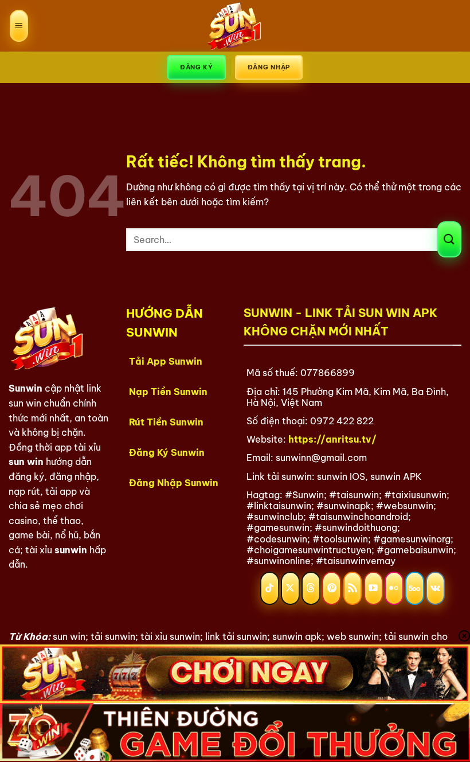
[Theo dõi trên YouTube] (373, 588)
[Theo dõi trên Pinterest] (331, 588)
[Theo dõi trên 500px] (414, 588)
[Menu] (19, 26)
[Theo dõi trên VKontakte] (435, 588)
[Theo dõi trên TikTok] (269, 588)
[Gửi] (449, 239)
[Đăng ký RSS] (352, 588)
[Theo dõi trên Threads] (310, 588)
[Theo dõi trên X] (290, 588)
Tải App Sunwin (165, 361)
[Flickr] (394, 588)
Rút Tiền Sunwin (166, 422)
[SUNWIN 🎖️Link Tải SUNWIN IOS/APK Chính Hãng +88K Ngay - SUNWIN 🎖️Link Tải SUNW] (235, 26)
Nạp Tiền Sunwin (168, 391)
